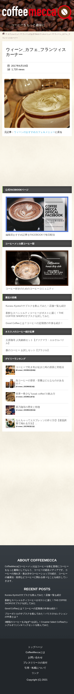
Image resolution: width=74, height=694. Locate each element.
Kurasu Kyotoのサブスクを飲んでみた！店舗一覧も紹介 (36, 305)
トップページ (35, 647)
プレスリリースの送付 (35, 662)
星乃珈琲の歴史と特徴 (28, 407)
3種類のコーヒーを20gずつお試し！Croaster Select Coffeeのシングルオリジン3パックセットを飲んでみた (36, 623)
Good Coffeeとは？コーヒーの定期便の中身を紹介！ (34, 323)
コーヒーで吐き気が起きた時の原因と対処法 (40, 367)
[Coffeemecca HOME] (3, 34)
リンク (35, 673)
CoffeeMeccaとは (35, 652)
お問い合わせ (35, 657)
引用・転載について (35, 667)
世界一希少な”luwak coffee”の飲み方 (35, 393)
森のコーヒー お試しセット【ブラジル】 (28, 350)
